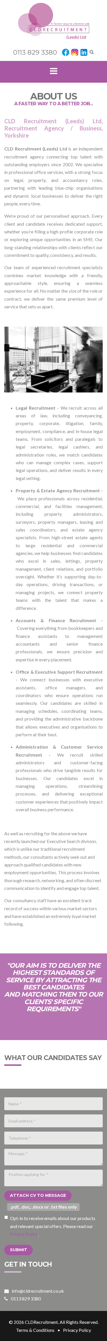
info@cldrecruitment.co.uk (38, 1291)
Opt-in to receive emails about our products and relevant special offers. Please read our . (52, 1226)
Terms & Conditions (35, 1330)
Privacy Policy (24, 1234)
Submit (18, 1249)
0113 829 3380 (35, 52)
